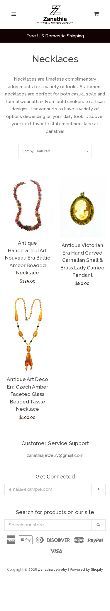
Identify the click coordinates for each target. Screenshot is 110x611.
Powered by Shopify (86, 570)
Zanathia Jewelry (52, 570)
